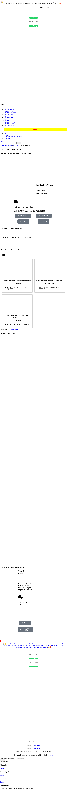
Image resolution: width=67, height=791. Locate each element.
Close (2, 775)
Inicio (2, 145)
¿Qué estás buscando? (7, 758)
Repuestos (8, 145)
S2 (17, 145)
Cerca (2, 768)
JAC (14, 145)
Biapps (51, 755)
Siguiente (15, 329)
